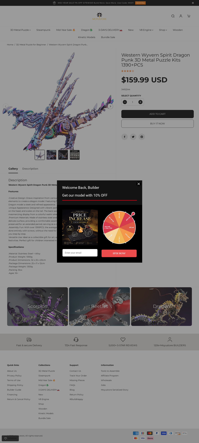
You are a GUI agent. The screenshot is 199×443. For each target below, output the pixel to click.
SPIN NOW (119, 253)
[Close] (138, 183)
